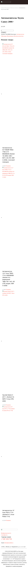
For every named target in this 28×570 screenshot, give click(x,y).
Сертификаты (4, 535)
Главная (2, 7)
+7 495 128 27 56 (6, 539)
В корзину (4, 32)
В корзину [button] (8, 165)
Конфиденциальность (6, 533)
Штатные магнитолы (15, 7)
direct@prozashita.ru (8, 542)
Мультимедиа (7, 7)
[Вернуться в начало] (6, 2)
